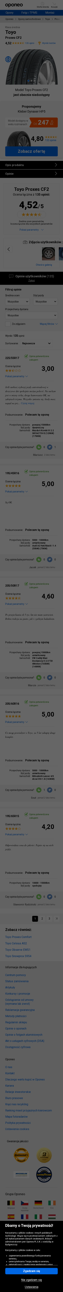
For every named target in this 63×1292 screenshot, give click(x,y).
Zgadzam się (31, 1271)
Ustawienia (31, 1287)
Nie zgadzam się (31, 1280)
